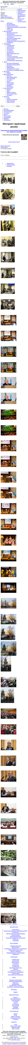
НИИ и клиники (11, 92)
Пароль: (3, 9)
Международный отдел (13, 53)
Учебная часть (10, 45)
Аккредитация (11, 59)
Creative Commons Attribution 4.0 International (14, 1043)
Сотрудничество (8, 88)
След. (15, 924)
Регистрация (4, 15)
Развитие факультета (12, 25)
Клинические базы (12, 93)
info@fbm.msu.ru (16, 1039)
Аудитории (10, 30)
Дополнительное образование (15, 57)
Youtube (8, 4)
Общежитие (10, 42)
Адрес (8, 98)
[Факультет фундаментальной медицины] (1, 2)
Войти (2, 21)
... (11, 924)
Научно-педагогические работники (15, 933)
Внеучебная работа (12, 77)
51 (13, 924)
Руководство (21, 18)
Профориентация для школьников (16, 41)
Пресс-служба (10, 102)
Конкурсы (9, 66)
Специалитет (10, 46)
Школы (9, 89)
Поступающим (8, 31)
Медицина (6, 71)
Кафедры (9, 55)
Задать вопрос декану (14, 141)
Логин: (2, 8)
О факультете (21, 11)
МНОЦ (9, 73)
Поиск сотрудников (12, 99)
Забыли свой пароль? (6, 17)
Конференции (10, 67)
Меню (12, 4)
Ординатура (10, 50)
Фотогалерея (10, 82)
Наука (5, 61)
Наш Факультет (22, 10)
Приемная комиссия (12, 32)
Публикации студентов (13, 68)
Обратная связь (23, 7)
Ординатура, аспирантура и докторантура (15, 948)
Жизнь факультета (8, 74)
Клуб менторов (11, 78)
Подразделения (11, 24)
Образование (7, 43)
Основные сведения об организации (16, 27)
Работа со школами (12, 39)
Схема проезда (14, 1037)
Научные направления (13, 63)
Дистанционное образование (14, 60)
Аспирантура (10, 52)
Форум (8, 81)
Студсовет (9, 80)
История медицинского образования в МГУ (21, 15)
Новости (9, 75)
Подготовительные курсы (14, 38)
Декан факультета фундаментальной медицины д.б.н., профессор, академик (14, 131)
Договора (9, 95)
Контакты (6, 96)
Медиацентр (10, 86)
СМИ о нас (10, 28)
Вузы (8, 91)
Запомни (3, 12)
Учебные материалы (12, 56)
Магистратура (10, 34)
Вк (5, 4)
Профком (9, 85)
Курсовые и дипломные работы (15, 70)
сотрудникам (10, 84)
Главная (20, 9)
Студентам (10, 49)
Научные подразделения (13, 64)
